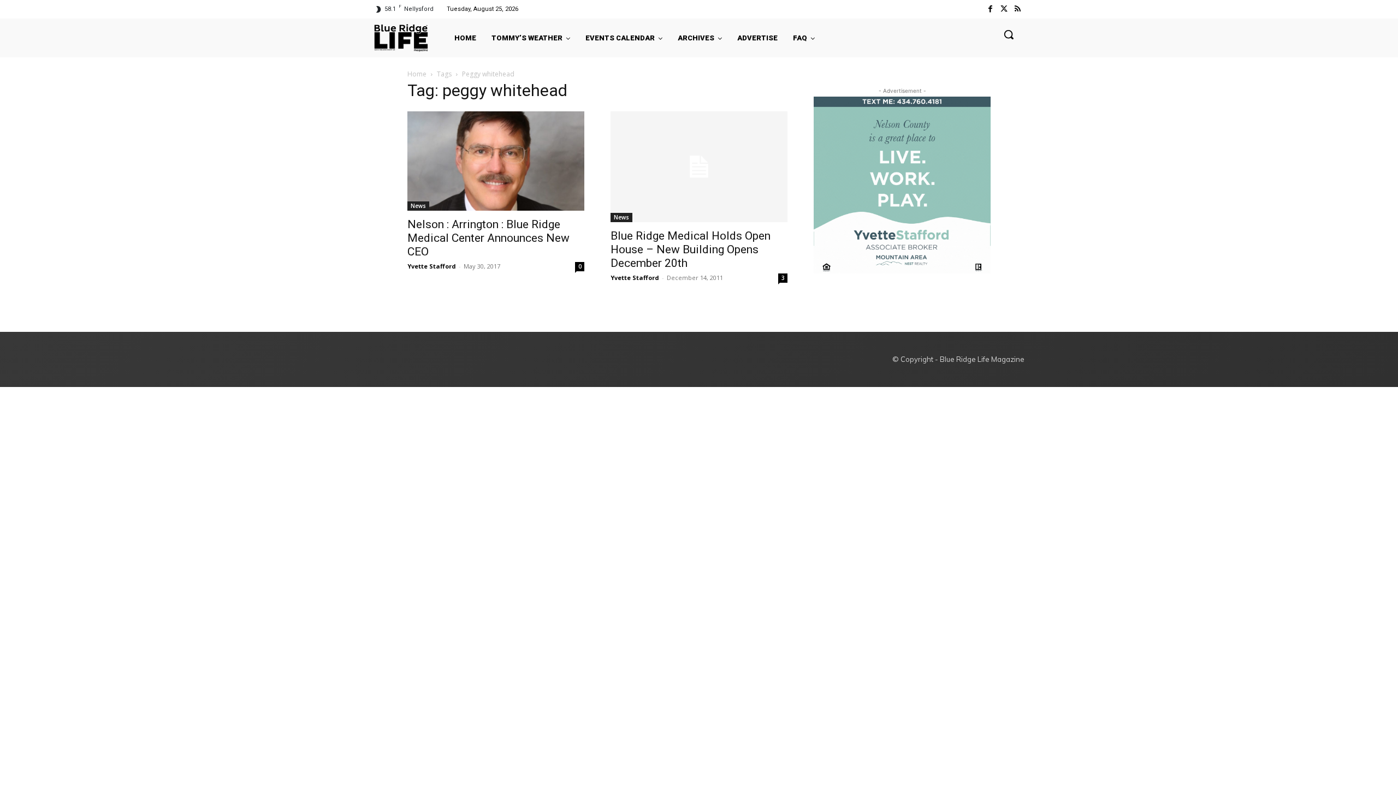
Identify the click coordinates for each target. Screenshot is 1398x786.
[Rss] (1017, 9)
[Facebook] (990, 9)
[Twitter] (1004, 9)
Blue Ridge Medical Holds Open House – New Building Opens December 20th (691, 249)
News (418, 206)
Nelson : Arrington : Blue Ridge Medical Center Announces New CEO (488, 238)
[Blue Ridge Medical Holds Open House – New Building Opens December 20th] (699, 166)
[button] (1008, 34)
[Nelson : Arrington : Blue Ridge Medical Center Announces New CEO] (495, 161)
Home (416, 74)
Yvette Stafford (431, 266)
